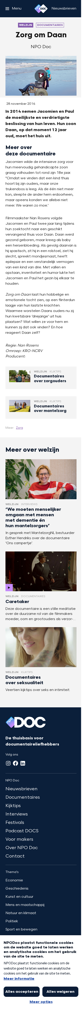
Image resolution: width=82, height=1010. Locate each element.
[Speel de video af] (41, 76)
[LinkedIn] (23, 763)
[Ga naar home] (41, 8)
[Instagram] (8, 763)
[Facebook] (15, 763)
